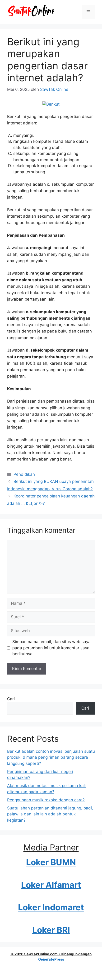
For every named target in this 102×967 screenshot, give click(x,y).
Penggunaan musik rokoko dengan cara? (46, 800)
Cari (11, 698)
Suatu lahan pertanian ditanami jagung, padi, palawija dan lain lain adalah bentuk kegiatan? (50, 814)
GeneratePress (51, 959)
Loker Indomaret (51, 907)
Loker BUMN (51, 862)
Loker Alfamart (51, 885)
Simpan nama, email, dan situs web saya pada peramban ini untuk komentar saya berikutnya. (51, 647)
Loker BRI (51, 930)
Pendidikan (24, 474)
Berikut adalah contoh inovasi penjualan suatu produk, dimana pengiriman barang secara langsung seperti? (51, 757)
